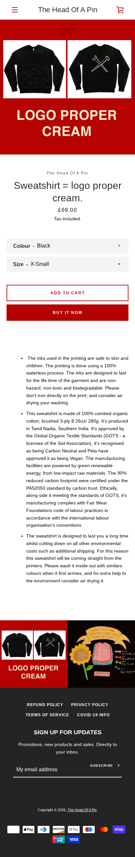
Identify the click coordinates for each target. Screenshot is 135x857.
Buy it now (68, 312)
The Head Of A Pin (67, 10)
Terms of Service (47, 715)
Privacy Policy (89, 704)
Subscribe (101, 765)
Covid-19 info (93, 715)
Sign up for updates (68, 732)
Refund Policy (45, 704)
